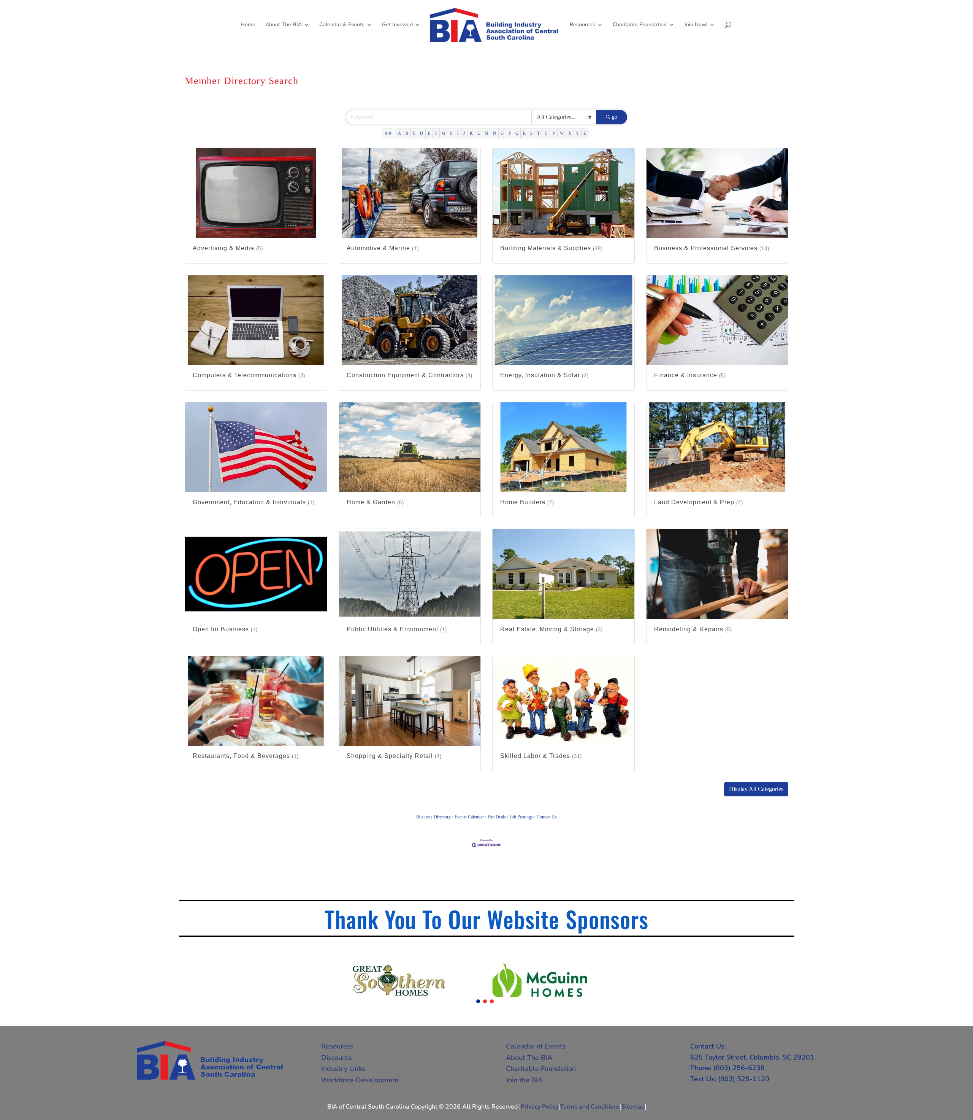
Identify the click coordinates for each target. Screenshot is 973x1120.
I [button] (458, 133)
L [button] (478, 133)
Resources (582, 25)
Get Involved (397, 25)
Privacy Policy (539, 1107)
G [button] (443, 133)
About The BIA (283, 25)
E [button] (429, 133)
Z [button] (584, 133)
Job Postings (521, 817)
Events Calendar (469, 817)
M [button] (486, 133)
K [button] (471, 133)
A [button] (399, 133)
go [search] (614, 117)
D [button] (421, 133)
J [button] (464, 133)
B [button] (407, 133)
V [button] (553, 133)
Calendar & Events (341, 25)
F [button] (436, 133)
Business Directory (433, 817)
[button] (756, 789)
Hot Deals (497, 817)
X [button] (569, 133)
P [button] (510, 133)
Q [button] (516, 133)
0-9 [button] (388, 133)
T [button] (538, 133)
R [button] (524, 133)
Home (248, 25)
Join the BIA (524, 1080)
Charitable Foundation (640, 25)
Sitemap (633, 1107)
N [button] (494, 133)
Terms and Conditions (590, 1107)
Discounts (336, 1057)
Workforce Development (360, 1080)
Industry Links (343, 1068)
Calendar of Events (536, 1046)
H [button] (451, 133)
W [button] (562, 133)
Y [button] (577, 133)
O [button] (502, 133)
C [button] (414, 133)
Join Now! (695, 25)
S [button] (531, 133)
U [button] (546, 133)
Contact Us (547, 817)
